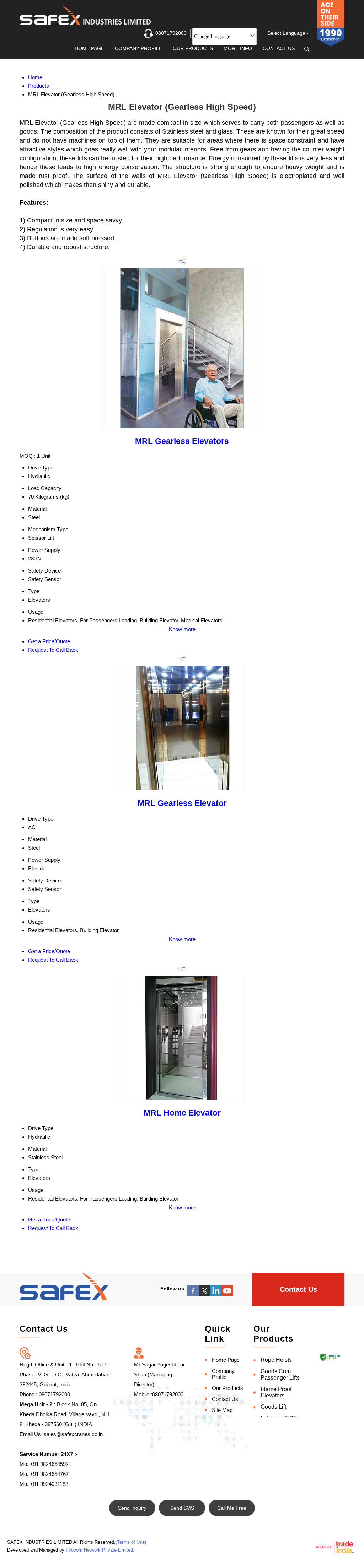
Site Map (222, 1410)
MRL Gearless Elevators (182, 441)
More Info (238, 48)
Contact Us (279, 48)
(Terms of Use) (131, 1542)
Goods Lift (273, 1407)
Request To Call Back (53, 650)
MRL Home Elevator (182, 1112)
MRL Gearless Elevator (182, 803)
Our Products (193, 48)
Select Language (286, 33)
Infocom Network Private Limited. (100, 1550)
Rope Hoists (276, 1360)
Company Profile (138, 48)
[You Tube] (227, 1294)
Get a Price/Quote (49, 641)
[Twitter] (204, 1294)
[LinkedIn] (215, 1294)
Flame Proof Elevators (276, 1392)
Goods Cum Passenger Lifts (280, 1374)
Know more (182, 629)
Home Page (89, 48)
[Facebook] (193, 1294)
